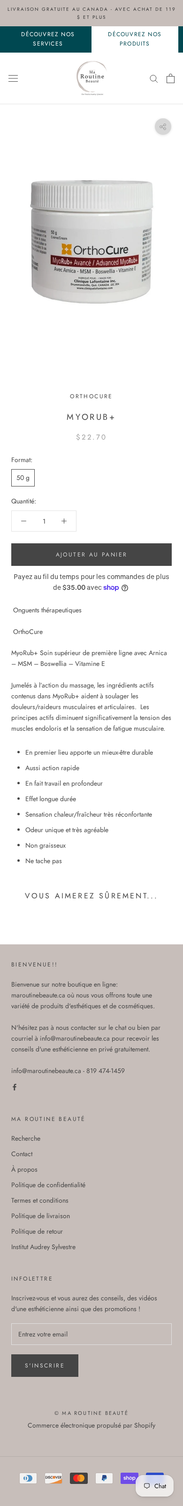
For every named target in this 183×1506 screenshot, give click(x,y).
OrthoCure (91, 396)
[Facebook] (14, 1086)
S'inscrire (45, 1365)
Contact (21, 1153)
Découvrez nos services (48, 39)
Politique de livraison (40, 1215)
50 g (23, 477)
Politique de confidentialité (48, 1184)
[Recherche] (154, 78)
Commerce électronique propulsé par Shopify (91, 1425)
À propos (24, 1169)
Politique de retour (37, 1231)
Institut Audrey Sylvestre (43, 1246)
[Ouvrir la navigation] (13, 78)
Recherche (25, 1138)
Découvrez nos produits (134, 39)
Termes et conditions (40, 1200)
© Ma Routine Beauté (91, 1413)
